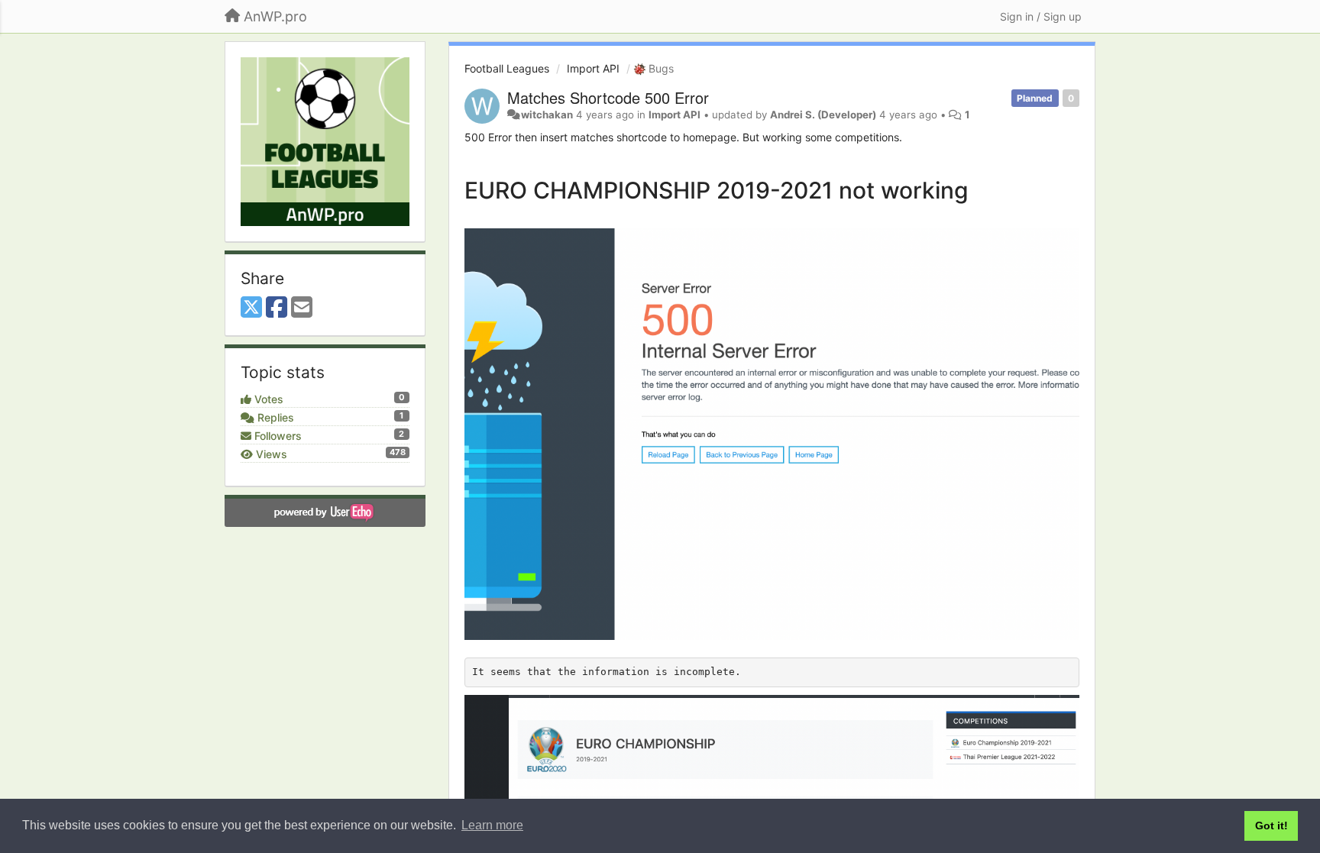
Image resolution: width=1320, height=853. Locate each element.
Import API (593, 68)
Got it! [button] (1271, 825)
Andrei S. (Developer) (823, 114)
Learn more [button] (492, 825)
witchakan (547, 114)
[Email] (301, 308)
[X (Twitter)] (251, 308)
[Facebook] (276, 308)
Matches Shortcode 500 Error (608, 97)
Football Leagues (506, 68)
